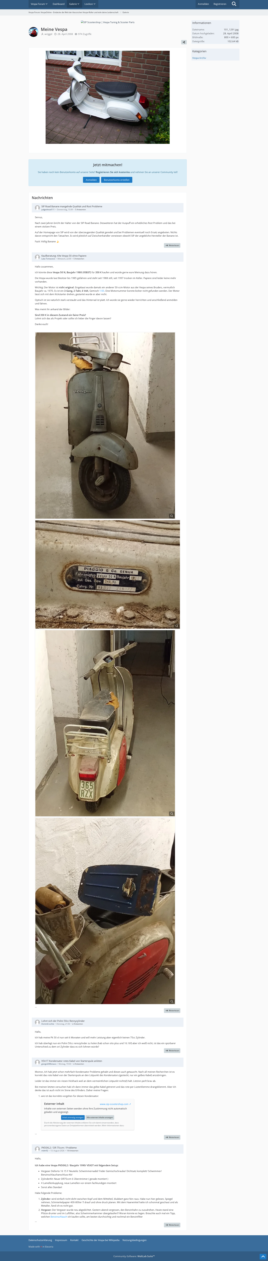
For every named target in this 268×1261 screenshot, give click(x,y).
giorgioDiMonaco (48, 1064)
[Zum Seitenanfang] (263, 1256)
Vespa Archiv (199, 57)
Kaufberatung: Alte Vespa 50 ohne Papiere (63, 255)
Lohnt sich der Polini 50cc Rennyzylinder (63, 1020)
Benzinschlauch (59, 1216)
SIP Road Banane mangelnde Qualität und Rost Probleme (71, 206)
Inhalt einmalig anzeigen (72, 1117)
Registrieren (220, 3)
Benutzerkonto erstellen (117, 179)
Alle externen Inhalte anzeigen (100, 1117)
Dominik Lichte (47, 1024)
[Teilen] (184, 42)
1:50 (101, 290)
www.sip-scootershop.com (114, 1104)
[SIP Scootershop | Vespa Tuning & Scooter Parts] (107, 21)
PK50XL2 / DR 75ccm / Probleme (59, 1147)
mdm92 (44, 1150)
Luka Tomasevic (48, 258)
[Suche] (234, 4)
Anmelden (203, 3)
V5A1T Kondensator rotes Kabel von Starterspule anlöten (71, 1060)
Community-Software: (134, 1256)
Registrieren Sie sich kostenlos (113, 172)
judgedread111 (48, 209)
